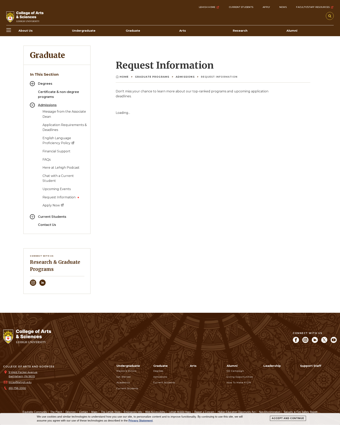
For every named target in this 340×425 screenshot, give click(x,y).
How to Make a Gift (239, 382)
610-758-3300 (17, 388)
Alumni (232, 366)
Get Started (123, 376)
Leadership (272, 366)
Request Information (59, 197)
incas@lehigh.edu (20, 382)
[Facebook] (296, 342)
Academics (123, 382)
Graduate (47, 55)
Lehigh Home (207, 7)
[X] (324, 342)
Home (124, 76)
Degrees (45, 84)
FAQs (46, 159)
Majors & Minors (126, 371)
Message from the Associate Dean (64, 114)
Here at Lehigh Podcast (60, 167)
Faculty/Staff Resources (313, 7)
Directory (71, 411)
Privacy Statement (140, 420)
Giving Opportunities (240, 376)
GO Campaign (235, 371)
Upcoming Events (56, 189)
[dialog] (170, 419)
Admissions (47, 105)
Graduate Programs (152, 76)
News (283, 7)
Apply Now (51, 205)
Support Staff (310, 366)
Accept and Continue (288, 418)
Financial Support (56, 151)
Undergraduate (128, 366)
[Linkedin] (42, 285)
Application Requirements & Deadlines (64, 127)
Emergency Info (133, 411)
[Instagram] (33, 285)
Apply (266, 7)
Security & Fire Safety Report (300, 411)
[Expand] (32, 83)
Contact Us (47, 225)
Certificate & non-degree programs (58, 94)
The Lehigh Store (110, 411)
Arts (193, 366)
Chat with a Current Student (58, 178)
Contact (83, 411)
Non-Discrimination (269, 411)
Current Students (241, 7)
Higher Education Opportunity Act (237, 411)
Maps (94, 411)
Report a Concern (204, 411)
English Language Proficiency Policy (56, 140)
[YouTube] (334, 342)
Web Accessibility (155, 411)
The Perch (56, 411)
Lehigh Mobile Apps (180, 411)
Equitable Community (35, 411)
